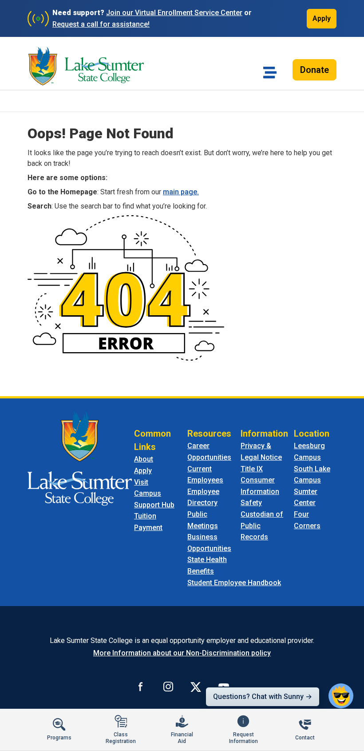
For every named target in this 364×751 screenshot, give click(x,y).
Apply (322, 18)
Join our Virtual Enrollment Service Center (174, 12)
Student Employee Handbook (234, 582)
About (143, 459)
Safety (251, 502)
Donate (314, 69)
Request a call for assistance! (101, 24)
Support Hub (154, 505)
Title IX (252, 469)
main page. (181, 192)
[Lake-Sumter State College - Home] (86, 66)
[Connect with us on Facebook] (141, 686)
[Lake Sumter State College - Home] (80, 458)
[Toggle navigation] (270, 72)
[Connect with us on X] (196, 686)
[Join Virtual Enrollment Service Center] (38, 18)
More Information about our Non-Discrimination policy (182, 653)
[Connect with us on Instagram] (168, 686)
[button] (340, 695)
